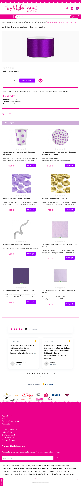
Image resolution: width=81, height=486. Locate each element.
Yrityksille (6, 424)
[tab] (27, 373)
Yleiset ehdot (7, 432)
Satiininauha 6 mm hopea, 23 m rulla (17, 244)
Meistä (4, 418)
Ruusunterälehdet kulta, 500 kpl (54, 198)
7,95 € (50, 210)
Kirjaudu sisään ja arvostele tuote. (13, 114)
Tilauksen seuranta (9, 430)
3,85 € (50, 258)
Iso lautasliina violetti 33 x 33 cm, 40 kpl (18, 290)
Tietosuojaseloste (9, 437)
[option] (40, 46)
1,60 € (11, 254)
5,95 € (11, 210)
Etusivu (4, 22)
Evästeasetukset (8, 435)
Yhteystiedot (7, 416)
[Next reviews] (76, 355)
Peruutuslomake (9, 440)
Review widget (34, 384)
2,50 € (11, 166)
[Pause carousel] (40, 377)
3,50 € (50, 304)
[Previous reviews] (5, 355)
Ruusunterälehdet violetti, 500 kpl (16, 198)
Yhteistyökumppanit (10, 421)
